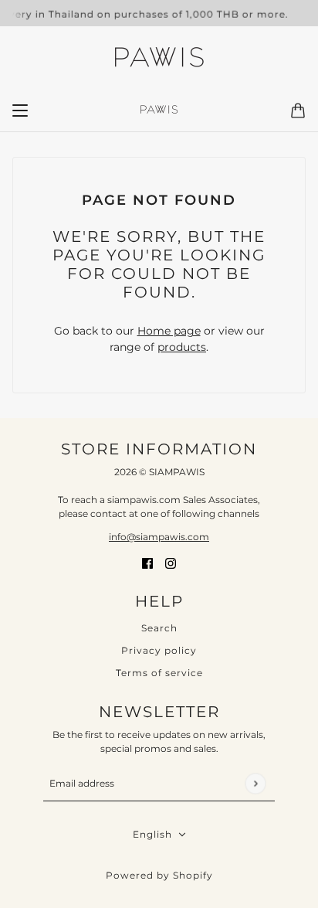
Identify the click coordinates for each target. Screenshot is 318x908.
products (181, 347)
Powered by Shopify (159, 875)
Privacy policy (159, 650)
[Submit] (255, 783)
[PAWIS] (159, 59)
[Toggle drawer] (20, 110)
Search (159, 628)
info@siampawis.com (159, 536)
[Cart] (298, 110)
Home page (169, 331)
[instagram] (170, 562)
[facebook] (147, 562)
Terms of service (159, 672)
